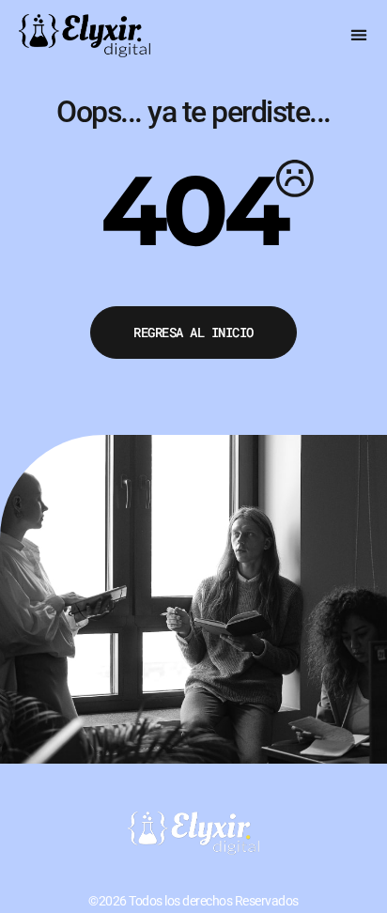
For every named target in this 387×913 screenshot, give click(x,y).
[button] (359, 34)
